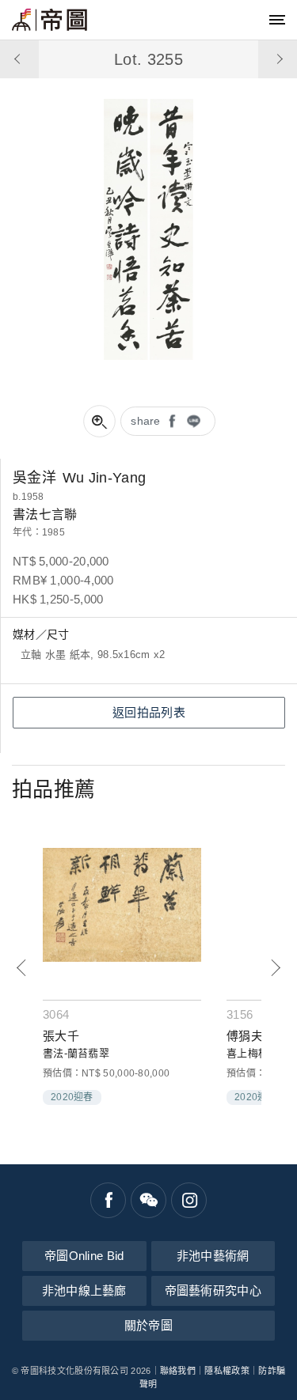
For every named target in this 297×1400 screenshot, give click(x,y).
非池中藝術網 (213, 1255)
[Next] (275, 968)
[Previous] (22, 968)
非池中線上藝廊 (84, 1290)
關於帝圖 (148, 1325)
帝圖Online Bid (84, 1255)
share (146, 420)
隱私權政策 (226, 1370)
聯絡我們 (178, 1370)
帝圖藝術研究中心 (213, 1290)
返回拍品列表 (148, 712)
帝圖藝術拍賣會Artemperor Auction (49, 20)
